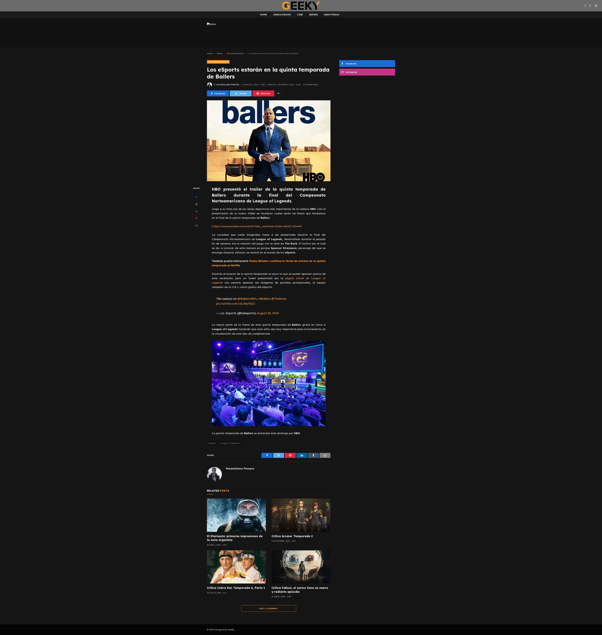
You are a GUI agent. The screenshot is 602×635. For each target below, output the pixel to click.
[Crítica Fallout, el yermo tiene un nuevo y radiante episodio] (301, 567)
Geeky (231, 629)
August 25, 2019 (268, 313)
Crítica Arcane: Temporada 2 (292, 536)
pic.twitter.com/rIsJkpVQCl (235, 303)
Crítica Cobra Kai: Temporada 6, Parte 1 (236, 588)
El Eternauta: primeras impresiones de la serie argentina (235, 538)
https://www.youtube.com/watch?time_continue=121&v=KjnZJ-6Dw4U (257, 226)
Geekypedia (331, 14)
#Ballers (264, 299)
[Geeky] (301, 5)
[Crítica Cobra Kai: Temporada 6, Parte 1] (236, 567)
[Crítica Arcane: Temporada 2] (301, 515)
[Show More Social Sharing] (278, 93)
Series (313, 14)
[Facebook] (196, 197)
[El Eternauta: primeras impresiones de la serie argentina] (236, 515)
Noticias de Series (218, 62)
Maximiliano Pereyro (228, 85)
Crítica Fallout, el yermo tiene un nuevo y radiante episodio (300, 589)
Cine (300, 14)
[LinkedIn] (196, 211)
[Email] (196, 225)
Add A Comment (268, 608)
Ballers (212, 443)
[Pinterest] (196, 218)
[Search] (595, 5)
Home (263, 14)
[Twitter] (196, 204)
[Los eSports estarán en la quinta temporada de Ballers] (268, 140)
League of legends (230, 443)
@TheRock (278, 299)
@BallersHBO (246, 299)
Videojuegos (282, 14)
